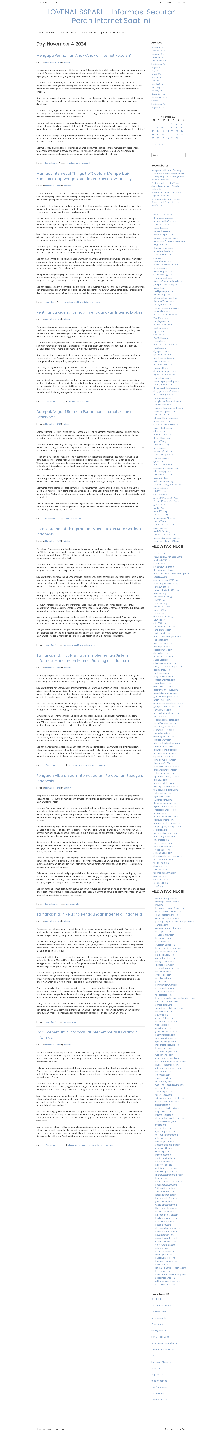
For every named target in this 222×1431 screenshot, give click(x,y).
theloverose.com (163, 971)
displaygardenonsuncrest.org (167, 856)
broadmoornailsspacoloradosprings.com (175, 998)
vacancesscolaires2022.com (166, 541)
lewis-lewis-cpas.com (163, 454)
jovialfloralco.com (161, 414)
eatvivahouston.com (165, 958)
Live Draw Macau (159, 1387)
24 (182, 134)
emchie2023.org (161, 586)
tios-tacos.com (162, 1024)
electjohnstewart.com (165, 1241)
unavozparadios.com (163, 656)
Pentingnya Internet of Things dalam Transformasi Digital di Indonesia (166, 186)
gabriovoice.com (163, 974)
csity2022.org (159, 623)
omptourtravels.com (165, 1244)
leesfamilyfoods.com (163, 451)
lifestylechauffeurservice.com (167, 401)
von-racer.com (160, 716)
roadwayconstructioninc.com (167, 823)
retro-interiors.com (162, 434)
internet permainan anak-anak (78, 163)
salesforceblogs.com (163, 274)
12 (158, 131)
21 (167, 134)
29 (172, 138)
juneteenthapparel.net (166, 1261)
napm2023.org (160, 511)
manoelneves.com (162, 261)
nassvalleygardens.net (166, 1238)
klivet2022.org (160, 603)
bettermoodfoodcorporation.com (169, 241)
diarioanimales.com (162, 649)
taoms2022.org (160, 610)
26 (158, 138)
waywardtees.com (161, 231)
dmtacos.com (161, 924)
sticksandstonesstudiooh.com (169, 1098)
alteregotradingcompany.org (167, 484)
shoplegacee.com (161, 321)
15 (172, 131)
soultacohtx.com (161, 879)
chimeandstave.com (164, 964)
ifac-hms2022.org (161, 606)
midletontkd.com (163, 1154)
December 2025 (158, 57)
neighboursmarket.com (166, 1214)
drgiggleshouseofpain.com (166, 391)
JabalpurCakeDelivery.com (166, 284)
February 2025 (158, 87)
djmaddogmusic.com (165, 1131)
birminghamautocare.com (165, 786)
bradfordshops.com (162, 464)
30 (177, 138)
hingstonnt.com (161, 244)
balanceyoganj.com (162, 271)
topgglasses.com (163, 994)
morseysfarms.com (162, 843)
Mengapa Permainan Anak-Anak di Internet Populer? (83, 55)
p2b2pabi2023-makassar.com (167, 556)
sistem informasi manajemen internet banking (86, 765)
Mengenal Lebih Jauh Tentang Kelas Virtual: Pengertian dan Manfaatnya (166, 202)
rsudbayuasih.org (163, 1254)
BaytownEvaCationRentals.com (168, 281)
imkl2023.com (159, 521)
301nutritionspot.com (165, 1188)
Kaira (54, 1429)
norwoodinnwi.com (164, 1211)
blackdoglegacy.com (164, 954)
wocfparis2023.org (162, 560)
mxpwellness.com (163, 1111)
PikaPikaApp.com (161, 294)
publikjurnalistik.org (165, 1257)
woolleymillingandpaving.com (169, 1084)
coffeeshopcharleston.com (166, 719)
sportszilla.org (160, 829)
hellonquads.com (161, 646)
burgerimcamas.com (165, 1284)
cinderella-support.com (164, 371)
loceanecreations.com (165, 1194)
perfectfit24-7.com (162, 709)
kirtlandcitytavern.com (166, 1184)
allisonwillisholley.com (165, 1121)
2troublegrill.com (163, 1091)
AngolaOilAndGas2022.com (166, 497)
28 (167, 138)
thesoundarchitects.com (166, 1134)
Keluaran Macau (159, 1311)
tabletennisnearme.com (164, 872)
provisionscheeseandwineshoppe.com (171, 573)
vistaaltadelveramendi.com (168, 911)
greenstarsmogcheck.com (165, 696)
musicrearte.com (161, 839)
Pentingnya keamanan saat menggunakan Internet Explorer (90, 312)
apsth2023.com (160, 527)
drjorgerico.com (161, 351)
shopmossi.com (162, 1104)
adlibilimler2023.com (163, 474)
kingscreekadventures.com (166, 308)
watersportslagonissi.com (165, 424)
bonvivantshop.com (162, 324)
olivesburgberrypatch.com (168, 1068)
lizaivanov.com (162, 941)
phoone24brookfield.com (165, 816)
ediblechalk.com (161, 869)
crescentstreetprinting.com (168, 928)
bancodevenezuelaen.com (165, 238)
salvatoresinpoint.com (164, 411)
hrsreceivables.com (162, 364)
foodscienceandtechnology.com (170, 1274)
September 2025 (159, 64)
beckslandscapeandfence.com (169, 908)
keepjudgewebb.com (165, 1141)
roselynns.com (160, 268)
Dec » (160, 144)
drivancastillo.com (163, 1148)
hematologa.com (163, 938)
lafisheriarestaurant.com (165, 769)
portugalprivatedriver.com (166, 713)
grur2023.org (159, 504)
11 (153, 131)
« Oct (153, 144)
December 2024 (158, 94)
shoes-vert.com (160, 659)
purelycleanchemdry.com (165, 314)
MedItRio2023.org (162, 531)
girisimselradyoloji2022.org (166, 590)
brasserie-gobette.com (164, 836)
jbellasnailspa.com (162, 793)
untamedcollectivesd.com (167, 1108)
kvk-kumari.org (162, 1271)
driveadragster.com (164, 934)
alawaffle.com (161, 1014)
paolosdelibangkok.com (164, 809)
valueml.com (159, 341)
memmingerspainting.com (166, 381)
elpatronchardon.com (163, 756)
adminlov (67, 62)
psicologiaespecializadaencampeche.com (174, 921)
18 (153, 134)
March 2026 (157, 47)
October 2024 (157, 100)
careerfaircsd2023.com (164, 524)
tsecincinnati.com (161, 633)
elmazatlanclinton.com (164, 679)
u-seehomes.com (161, 421)
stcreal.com (158, 334)
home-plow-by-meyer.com (168, 948)
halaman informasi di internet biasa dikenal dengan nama (90, 1145)
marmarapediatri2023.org (165, 583)
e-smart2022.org (161, 444)
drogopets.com (160, 866)
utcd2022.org (159, 593)
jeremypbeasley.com (163, 384)
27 (162, 138)
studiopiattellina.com (163, 746)
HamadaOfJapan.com (163, 301)
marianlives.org (160, 228)
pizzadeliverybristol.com (165, 693)
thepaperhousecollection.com (169, 1118)
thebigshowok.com (164, 961)
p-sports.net (161, 981)
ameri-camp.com (161, 361)
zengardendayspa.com (166, 1038)
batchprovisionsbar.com (165, 833)
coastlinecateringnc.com (166, 914)
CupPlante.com (160, 328)
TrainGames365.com (163, 278)
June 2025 (156, 74)
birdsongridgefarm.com (166, 1198)
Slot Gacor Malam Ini (161, 1361)
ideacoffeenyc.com (162, 683)
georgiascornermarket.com (166, 706)
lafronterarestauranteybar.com (170, 1061)
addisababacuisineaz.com (167, 1281)
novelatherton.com (164, 1234)
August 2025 (157, 67)
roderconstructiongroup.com (167, 636)
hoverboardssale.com (163, 251)
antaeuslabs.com (161, 311)
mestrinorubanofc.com (166, 1231)
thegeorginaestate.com (164, 803)
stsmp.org (158, 258)
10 (182, 127)
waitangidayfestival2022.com (167, 537)
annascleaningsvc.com (166, 1051)
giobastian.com (162, 1074)
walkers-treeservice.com (167, 1101)
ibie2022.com (159, 491)
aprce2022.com (160, 487)
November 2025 (159, 60)
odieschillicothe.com (163, 686)
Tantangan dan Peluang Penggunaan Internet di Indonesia (89, 914)
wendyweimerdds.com (163, 358)
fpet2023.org (159, 441)
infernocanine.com (164, 1114)
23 (177, 134)
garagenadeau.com (162, 397)
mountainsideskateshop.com (169, 1181)
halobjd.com (159, 288)
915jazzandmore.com (163, 773)
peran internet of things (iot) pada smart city (82, 302)
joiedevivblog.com (163, 1201)
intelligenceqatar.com (163, 291)
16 (177, 131)
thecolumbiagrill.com (163, 570)
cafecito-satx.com (163, 1028)
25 (153, 138)
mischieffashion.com (163, 427)
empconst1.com (160, 367)
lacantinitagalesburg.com (165, 689)
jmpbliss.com (159, 348)
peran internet (70, 1022)
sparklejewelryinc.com (165, 1041)
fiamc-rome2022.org (163, 763)
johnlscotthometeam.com (165, 417)
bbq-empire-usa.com (163, 859)
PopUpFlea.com (160, 338)
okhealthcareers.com (163, 214)
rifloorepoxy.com (163, 1081)
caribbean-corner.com (166, 1168)
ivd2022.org (159, 619)
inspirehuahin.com (162, 377)
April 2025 (156, 80)
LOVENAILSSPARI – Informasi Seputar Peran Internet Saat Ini (111, 16)
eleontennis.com (161, 457)
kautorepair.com (161, 673)
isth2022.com (159, 553)
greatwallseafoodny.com (167, 968)
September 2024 (159, 104)
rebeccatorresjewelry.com (165, 344)
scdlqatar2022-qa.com (163, 566)
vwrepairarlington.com (166, 898)
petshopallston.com (164, 988)
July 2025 (155, 70)
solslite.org (160, 1124)
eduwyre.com (159, 431)
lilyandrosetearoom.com (167, 1064)
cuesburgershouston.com (167, 918)
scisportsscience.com (165, 1277)
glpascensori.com (163, 1078)
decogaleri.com (160, 653)
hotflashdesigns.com (163, 394)
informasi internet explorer (78, 401)
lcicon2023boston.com (164, 534)
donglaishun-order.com (164, 759)
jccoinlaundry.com (161, 669)
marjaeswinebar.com (163, 676)
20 (162, 134)
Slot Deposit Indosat (161, 1305)
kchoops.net (161, 1178)
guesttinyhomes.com (165, 944)
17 (182, 131)
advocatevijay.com (162, 471)
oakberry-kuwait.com (163, 736)
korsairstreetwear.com (166, 984)
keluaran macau (159, 1399)
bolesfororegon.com (165, 1221)
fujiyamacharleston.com (164, 753)
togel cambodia (158, 1318)
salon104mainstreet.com (165, 723)
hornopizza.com (163, 931)
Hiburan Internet (47, 32)
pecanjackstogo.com (165, 1034)
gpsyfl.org (158, 886)
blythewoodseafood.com (165, 806)
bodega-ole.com (163, 1224)
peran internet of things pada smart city (80, 645)
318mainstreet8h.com (163, 729)
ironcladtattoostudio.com (167, 1044)
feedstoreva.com (161, 862)
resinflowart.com (163, 978)
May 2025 (156, 77)
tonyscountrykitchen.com (165, 789)
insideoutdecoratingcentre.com (168, 407)
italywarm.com (162, 1264)
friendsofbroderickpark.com (166, 743)
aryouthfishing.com (164, 1018)
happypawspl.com (162, 699)
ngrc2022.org (159, 447)
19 (158, 134)
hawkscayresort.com (163, 643)
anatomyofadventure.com (167, 1144)
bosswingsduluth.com (163, 783)
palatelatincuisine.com (166, 951)
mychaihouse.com (161, 796)
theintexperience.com (163, 218)
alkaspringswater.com (164, 726)
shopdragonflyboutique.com (167, 826)
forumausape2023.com (164, 517)
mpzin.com (158, 331)
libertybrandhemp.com (166, 1208)
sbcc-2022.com (160, 494)
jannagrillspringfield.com (165, 749)
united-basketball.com (166, 1021)
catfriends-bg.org (161, 224)
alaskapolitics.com (162, 254)
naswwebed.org (161, 477)
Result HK (156, 1299)
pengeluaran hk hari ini (112, 32)
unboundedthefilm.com (164, 221)
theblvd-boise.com (162, 437)
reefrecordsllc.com (164, 1011)
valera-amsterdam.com (166, 1204)
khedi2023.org (160, 576)
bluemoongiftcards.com (166, 1171)
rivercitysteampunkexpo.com (169, 1174)
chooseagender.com (163, 248)
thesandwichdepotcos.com (166, 387)
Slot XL (154, 1355)
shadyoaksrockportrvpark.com (168, 666)
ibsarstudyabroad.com (164, 626)
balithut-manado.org (163, 481)
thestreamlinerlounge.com (168, 1228)
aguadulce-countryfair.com (166, 776)
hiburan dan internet (74, 904)
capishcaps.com (160, 882)
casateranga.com (163, 1094)
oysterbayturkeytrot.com (167, 1058)
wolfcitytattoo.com (164, 1054)
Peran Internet (89, 32)
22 (172, 134)
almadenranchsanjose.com (166, 467)
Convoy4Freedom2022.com (166, 501)
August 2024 (157, 107)
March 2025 (157, 84)
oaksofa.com (159, 876)
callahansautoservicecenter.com (168, 703)
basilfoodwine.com (164, 1161)
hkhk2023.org (160, 507)
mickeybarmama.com (163, 819)
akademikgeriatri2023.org (165, 580)
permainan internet (73, 518)
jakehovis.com (160, 779)
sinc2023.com (159, 563)
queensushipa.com (162, 354)
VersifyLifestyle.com (163, 304)
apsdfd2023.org (160, 514)
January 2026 (157, 54)
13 (162, 131)
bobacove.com (160, 813)
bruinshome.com (163, 1048)
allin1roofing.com (163, 1138)
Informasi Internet (69, 32)
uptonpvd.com (162, 1088)
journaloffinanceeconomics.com (170, 1267)
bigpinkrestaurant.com (164, 374)
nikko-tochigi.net (163, 1164)
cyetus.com (158, 461)
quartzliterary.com (162, 739)
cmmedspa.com (162, 1151)
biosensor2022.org (162, 596)
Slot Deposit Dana (160, 1336)
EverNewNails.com (162, 404)
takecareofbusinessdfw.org (166, 298)
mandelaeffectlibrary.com (165, 264)
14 (167, 131)
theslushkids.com (163, 1071)
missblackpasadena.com (166, 1001)
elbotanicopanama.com (164, 663)
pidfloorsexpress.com (163, 234)
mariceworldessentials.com (166, 766)
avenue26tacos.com (164, 991)
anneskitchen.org (163, 1004)
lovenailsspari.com (162, 733)
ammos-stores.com (164, 1191)
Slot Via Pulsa (157, 1393)
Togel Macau (157, 1324)
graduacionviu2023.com (166, 1031)
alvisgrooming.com (162, 799)
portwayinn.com (163, 1128)
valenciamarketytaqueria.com (169, 1008)
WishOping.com (160, 318)
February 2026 (158, 50)
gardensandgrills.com (165, 1158)
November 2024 (159, 97)
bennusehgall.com (162, 629)
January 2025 (157, 90)
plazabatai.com (160, 639)
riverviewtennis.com (163, 846)
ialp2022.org (159, 600)
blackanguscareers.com (166, 1218)
